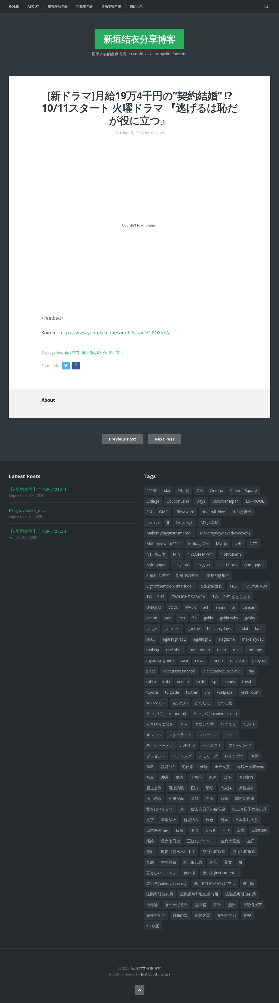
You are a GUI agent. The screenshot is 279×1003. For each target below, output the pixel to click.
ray (251, 671)
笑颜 (150, 862)
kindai (243, 628)
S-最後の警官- (188, 575)
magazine (226, 639)
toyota (152, 692)
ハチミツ (187, 745)
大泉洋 (226, 787)
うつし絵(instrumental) (166, 713)
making (152, 649)
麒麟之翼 (202, 915)
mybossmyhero (160, 660)
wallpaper (225, 692)
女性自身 (246, 787)
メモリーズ (208, 756)
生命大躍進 (230, 840)
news (199, 660)
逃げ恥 (248, 883)
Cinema (216, 490)
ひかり (249, 724)
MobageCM (198, 543)
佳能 (204, 766)
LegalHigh (184, 522)
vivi (207, 692)
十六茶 (196, 777)
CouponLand (177, 501)
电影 (150, 851)
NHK (238, 543)
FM (149, 511)
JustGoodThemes (156, 974)
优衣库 (187, 766)
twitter (192, 692)
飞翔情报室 (252, 904)
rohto (151, 681)
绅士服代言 (192, 862)
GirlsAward (184, 511)
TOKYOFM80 (255, 586)
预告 (232, 904)
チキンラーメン (159, 745)
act (205, 607)
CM (200, 490)
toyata (248, 681)
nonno (217, 660)
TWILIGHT (155, 596)
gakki (208, 617)
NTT (253, 543)
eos (182, 617)
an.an (220, 607)
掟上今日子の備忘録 (208, 809)
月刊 (226, 830)
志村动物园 (244, 798)
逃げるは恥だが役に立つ (103, 352)
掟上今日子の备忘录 (249, 809)
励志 (179, 777)
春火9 (210, 830)
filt (194, 617)
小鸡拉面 (176, 798)
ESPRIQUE (255, 501)
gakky (57, 352)
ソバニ (230, 734)
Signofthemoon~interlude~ (170, 586)
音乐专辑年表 (111, 6)
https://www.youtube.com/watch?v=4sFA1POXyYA (114, 332)
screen (183, 681)
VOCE (173, 607)
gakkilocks (229, 617)
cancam (250, 607)
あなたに (202, 702)
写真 (150, 777)
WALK (190, 607)
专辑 (255, 756)
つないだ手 (204, 724)
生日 (251, 840)
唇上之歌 (154, 787)
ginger (151, 628)
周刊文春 (246, 777)
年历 (209, 798)
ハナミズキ (212, 745)
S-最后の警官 (157, 575)
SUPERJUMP (218, 575)
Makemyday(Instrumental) (169, 533)
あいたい (180, 702)
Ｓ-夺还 (152, 925)
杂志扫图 (259, 830)
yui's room (250, 692)
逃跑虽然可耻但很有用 (199, 894)
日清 (179, 830)
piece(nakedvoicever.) (222, 671)
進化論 (152, 904)
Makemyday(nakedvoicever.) (225, 533)
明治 (194, 830)
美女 (228, 862)
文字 (150, 819)
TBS (233, 586)
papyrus (259, 660)
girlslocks (172, 628)
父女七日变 (170, 840)
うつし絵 (224, 702)
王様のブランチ (200, 840)
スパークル (208, 734)
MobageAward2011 (163, 543)
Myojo (221, 543)
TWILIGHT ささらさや (231, 596)
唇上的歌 (176, 787)
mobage (254, 649)
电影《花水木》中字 (178, 851)
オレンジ (154, 734)
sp (214, 681)
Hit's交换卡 (241, 511)
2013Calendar (158, 490)
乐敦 (150, 766)
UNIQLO (153, 607)
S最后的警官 (211, 586)
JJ (168, 522)
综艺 (213, 862)
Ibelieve (153, 522)
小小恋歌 (154, 798)
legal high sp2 (174, 639)
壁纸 (209, 787)
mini (236, 649)
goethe (193, 628)
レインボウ (234, 756)
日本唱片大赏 (246, 819)
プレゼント (155, 756)
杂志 (240, 830)
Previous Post (122, 439)
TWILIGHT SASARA (188, 596)
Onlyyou (203, 564)
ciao (168, 617)
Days (200, 501)
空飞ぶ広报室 (243, 851)
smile (200, 681)
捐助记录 (136, 6)
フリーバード (240, 745)
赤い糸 (189, 872)
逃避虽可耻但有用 (240, 894)
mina (221, 649)
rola (166, 681)
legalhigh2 (202, 639)
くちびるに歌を (159, 724)
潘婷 (150, 840)
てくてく (228, 724)
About (33, 6)
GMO (163, 511)
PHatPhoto (227, 564)
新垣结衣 (72, 352)
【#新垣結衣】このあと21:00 (37, 489)
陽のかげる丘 (176, 904)
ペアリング (182, 756)
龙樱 (247, 915)
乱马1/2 (167, 766)
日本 (224, 819)
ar (234, 607)
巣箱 (195, 798)
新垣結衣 (168, 819)
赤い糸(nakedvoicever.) (166, 883)
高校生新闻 (155, 915)
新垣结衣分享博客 (139, 39)
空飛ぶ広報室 (213, 851)
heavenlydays (219, 628)
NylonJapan (156, 564)
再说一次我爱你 (250, 766)
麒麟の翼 (180, 915)
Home (14, 6)
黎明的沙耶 (226, 915)
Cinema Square (243, 490)
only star (237, 660)
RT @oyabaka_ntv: (27, 510)
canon (151, 617)
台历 (227, 777)
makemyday (252, 639)
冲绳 (165, 777)
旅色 (209, 819)
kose (259, 628)
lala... (150, 639)
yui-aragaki (155, 702)
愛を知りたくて (159, 809)
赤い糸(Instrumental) (220, 872)
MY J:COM (209, 522)
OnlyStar (181, 564)
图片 (195, 787)
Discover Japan (225, 501)
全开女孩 (222, 766)
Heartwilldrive (213, 511)
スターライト (180, 734)
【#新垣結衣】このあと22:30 (37, 531)
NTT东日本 (156, 554)
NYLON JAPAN (200, 554)
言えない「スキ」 (161, 872)
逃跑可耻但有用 (159, 894)
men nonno (200, 649)
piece (151, 671)
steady (229, 681)
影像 (224, 798)
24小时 (184, 490)
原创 (213, 777)
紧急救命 (168, 862)
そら (184, 724)
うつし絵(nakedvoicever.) (215, 713)
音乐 (217, 904)
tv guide (172, 692)
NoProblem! (231, 554)
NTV (176, 554)
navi (184, 660)
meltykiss (174, 649)
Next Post (164, 439)
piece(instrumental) (179, 671)
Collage (152, 501)
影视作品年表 (58, 6)
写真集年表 (84, 6)
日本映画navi (157, 830)
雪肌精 (200, 904)
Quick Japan (254, 564)
